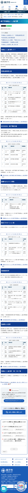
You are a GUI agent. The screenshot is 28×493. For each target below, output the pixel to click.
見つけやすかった (7, 435)
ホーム (5, 14)
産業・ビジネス (11, 14)
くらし (2, 9)
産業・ (17, 9)
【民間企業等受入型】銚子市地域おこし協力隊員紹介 (14, 121)
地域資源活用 (5, 42)
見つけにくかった (20, 435)
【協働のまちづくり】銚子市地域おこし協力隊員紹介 (14, 218)
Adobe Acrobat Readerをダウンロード (14, 400)
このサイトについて (19, 459)
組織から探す (7, 11)
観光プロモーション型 (20, 39)
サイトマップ (3, 459)
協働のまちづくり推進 (7, 39)
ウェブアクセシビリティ (6, 464)
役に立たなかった (20, 429)
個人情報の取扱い (4, 461)
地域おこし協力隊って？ (8, 35)
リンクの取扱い (18, 461)
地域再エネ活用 (14, 42)
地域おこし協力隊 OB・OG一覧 (10, 44)
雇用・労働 (20, 14)
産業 (16, 14)
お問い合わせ (17, 464)
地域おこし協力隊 (7, 16)
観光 (9, 9)
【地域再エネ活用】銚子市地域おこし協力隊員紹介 (14, 366)
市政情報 (25, 9)
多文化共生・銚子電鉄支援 (8, 37)
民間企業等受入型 (20, 35)
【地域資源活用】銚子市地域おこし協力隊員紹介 (13, 319)
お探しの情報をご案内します (15, 412)
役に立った (6, 429)
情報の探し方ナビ (21, 11)
